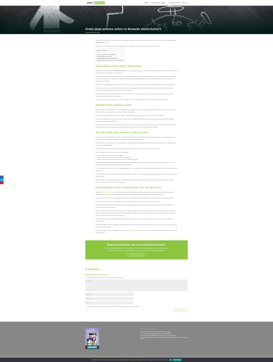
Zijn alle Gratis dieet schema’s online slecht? (107, 58)
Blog (183, 2)
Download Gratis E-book (136, 255)
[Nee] (271, 360)
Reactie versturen (180, 310)
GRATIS (146, 2)
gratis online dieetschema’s (106, 192)
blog (98, 32)
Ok (170, 359)
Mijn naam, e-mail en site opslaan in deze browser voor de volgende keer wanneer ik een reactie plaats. (113, 306)
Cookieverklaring (113, 356)
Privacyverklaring (89, 356)
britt (89, 32)
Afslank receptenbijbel (134, 230)
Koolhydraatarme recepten (157, 2)
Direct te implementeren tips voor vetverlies (151, 331)
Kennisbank (129, 356)
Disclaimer (121, 356)
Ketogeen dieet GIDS (174, 2)
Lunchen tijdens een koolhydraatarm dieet (150, 333)
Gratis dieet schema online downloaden (106, 54)
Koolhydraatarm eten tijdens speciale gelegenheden (153, 335)
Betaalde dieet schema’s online (104, 56)
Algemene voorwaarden (101, 356)
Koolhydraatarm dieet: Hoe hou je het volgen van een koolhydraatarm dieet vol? (160, 337)
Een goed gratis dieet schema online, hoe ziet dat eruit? (110, 60)
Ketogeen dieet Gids (138, 356)
